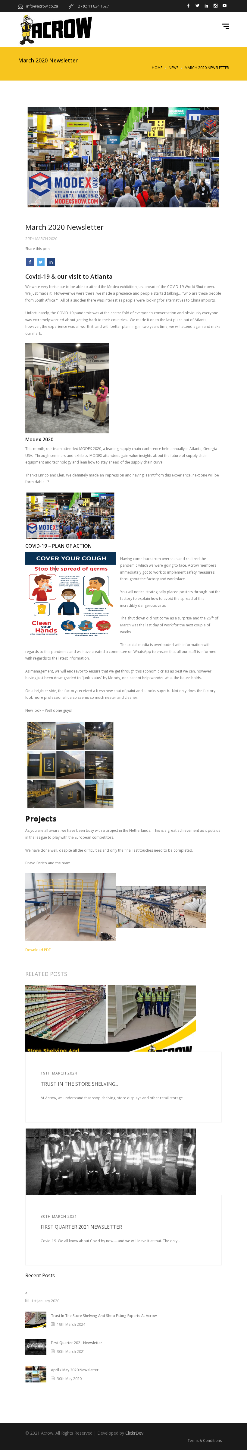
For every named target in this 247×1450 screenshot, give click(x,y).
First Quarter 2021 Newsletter (81, 1227)
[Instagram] (215, 6)
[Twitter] (197, 6)
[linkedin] (206, 6)
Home (157, 67)
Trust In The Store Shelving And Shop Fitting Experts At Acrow (104, 1315)
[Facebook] (188, 6)
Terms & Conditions (205, 1440)
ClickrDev (134, 1433)
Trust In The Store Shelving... (79, 1084)
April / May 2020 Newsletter (74, 1369)
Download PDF (38, 949)
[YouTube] (224, 6)
